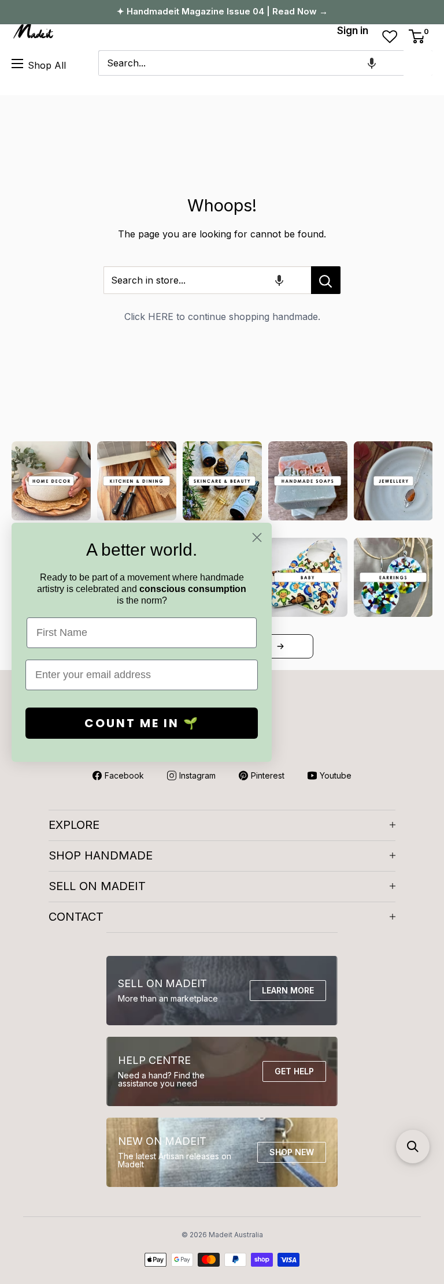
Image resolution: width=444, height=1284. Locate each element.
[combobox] (251, 63)
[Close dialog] (257, 537)
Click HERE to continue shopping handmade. (222, 316)
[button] (371, 63)
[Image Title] (51, 480)
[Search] (418, 63)
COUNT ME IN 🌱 (141, 723)
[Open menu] (17, 63)
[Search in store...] (326, 280)
